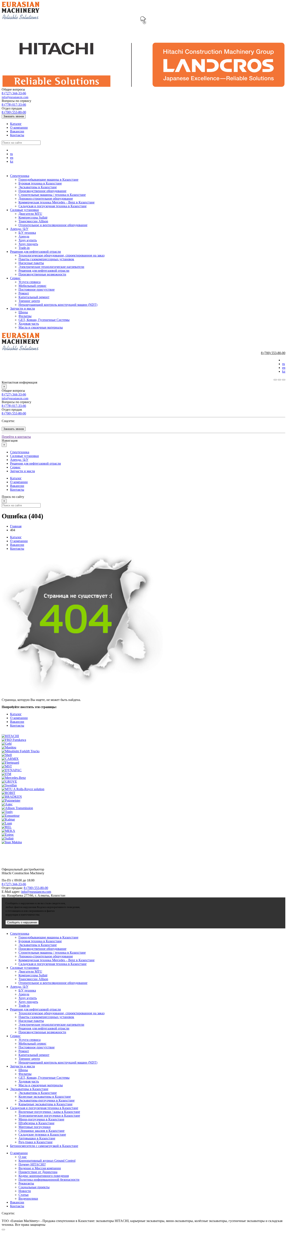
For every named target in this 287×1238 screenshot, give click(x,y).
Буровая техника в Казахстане (40, 183)
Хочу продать (28, 244)
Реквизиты (26, 1183)
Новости (24, 1191)
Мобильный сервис (32, 285)
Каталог (16, 124)
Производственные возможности (42, 274)
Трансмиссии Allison (33, 221)
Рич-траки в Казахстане (35, 1142)
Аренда (23, 236)
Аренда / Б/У (19, 229)
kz (11, 161)
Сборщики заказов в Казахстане (41, 1130)
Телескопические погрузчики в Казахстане (49, 1115)
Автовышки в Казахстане (36, 1138)
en (11, 157)
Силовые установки (24, 210)
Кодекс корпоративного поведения (43, 1176)
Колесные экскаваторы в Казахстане (44, 1096)
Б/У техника (27, 232)
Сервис (15, 278)
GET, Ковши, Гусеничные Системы (44, 320)
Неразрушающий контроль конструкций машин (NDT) (57, 304)
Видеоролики (28, 1198)
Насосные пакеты (31, 263)
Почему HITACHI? (32, 1164)
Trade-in (24, 248)
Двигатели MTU (30, 213)
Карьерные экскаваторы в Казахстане (45, 1104)
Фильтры (25, 316)
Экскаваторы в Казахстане (37, 187)
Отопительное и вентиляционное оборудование (52, 225)
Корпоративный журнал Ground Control (46, 1160)
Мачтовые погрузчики (34, 1127)
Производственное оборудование (42, 191)
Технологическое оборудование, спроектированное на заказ (61, 255)
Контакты (17, 135)
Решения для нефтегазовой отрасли (35, 251)
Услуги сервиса (29, 282)
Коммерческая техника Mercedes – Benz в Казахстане (56, 202)
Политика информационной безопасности (48, 1179)
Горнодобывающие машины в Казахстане (48, 179)
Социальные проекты (34, 1187)
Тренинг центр (29, 301)
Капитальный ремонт (33, 297)
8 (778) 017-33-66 (14, 104)
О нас (22, 1157)
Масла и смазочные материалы (40, 327)
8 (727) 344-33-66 (14, 93)
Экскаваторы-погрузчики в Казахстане (46, 1100)
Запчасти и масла (22, 308)
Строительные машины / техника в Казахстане (52, 195)
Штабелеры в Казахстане (36, 1123)
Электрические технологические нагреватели (51, 267)
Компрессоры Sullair (32, 217)
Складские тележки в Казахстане (42, 1134)
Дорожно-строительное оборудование (45, 198)
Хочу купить (27, 240)
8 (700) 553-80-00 (14, 112)
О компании (19, 127)
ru (11, 154)
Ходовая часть (28, 323)
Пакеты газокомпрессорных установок (46, 259)
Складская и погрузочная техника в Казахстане (52, 206)
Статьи (23, 1195)
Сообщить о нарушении (22, 922)
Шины (23, 312)
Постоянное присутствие (36, 289)
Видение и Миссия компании (39, 1168)
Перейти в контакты (16, 437)
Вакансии (17, 131)
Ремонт (23, 293)
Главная (15, 526)
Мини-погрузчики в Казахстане (41, 1119)
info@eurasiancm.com (15, 97)
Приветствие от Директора (37, 1172)
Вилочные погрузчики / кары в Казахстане (49, 1112)
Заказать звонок (13, 116)
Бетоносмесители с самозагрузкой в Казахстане (44, 1146)
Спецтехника (19, 176)
